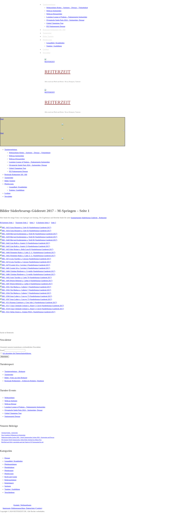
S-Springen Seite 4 (42, 223)
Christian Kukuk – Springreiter (9, 433)
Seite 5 (53, 223)
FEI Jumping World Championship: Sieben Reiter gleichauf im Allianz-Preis (21, 440)
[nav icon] (124, 130)
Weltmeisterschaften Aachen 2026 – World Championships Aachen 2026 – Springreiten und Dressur (27, 437)
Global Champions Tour (13, 413)
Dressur (7, 458)
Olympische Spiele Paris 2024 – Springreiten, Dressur (23, 410)
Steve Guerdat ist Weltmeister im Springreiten (13, 435)
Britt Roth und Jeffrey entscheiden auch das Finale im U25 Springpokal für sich (22, 442)
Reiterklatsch (9, 483)
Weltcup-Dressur (10, 404)
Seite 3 (32, 223)
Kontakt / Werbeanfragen (22, 505)
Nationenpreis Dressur (12, 416)
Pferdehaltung (9, 467)
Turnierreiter (8, 375)
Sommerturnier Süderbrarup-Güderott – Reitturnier (88, 218)
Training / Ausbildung (12, 489)
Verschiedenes (9, 492)
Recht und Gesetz (10, 477)
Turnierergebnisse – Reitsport (14, 371)
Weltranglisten (9, 398)
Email (2, 350)
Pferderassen (8, 470)
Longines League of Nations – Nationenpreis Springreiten (24, 407)
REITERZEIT (57, 71)
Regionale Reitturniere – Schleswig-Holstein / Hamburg (24, 381)
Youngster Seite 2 (21, 223)
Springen (7, 486)
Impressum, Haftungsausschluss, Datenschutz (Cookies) (22, 508)
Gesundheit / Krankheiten (13, 461)
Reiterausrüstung (10, 480)
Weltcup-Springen (10, 401)
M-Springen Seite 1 (7, 223)
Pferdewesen (9, 474)
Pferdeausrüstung (10, 464)
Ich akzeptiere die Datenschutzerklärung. (17, 353)
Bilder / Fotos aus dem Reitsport (15, 378)
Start (2, 119)
